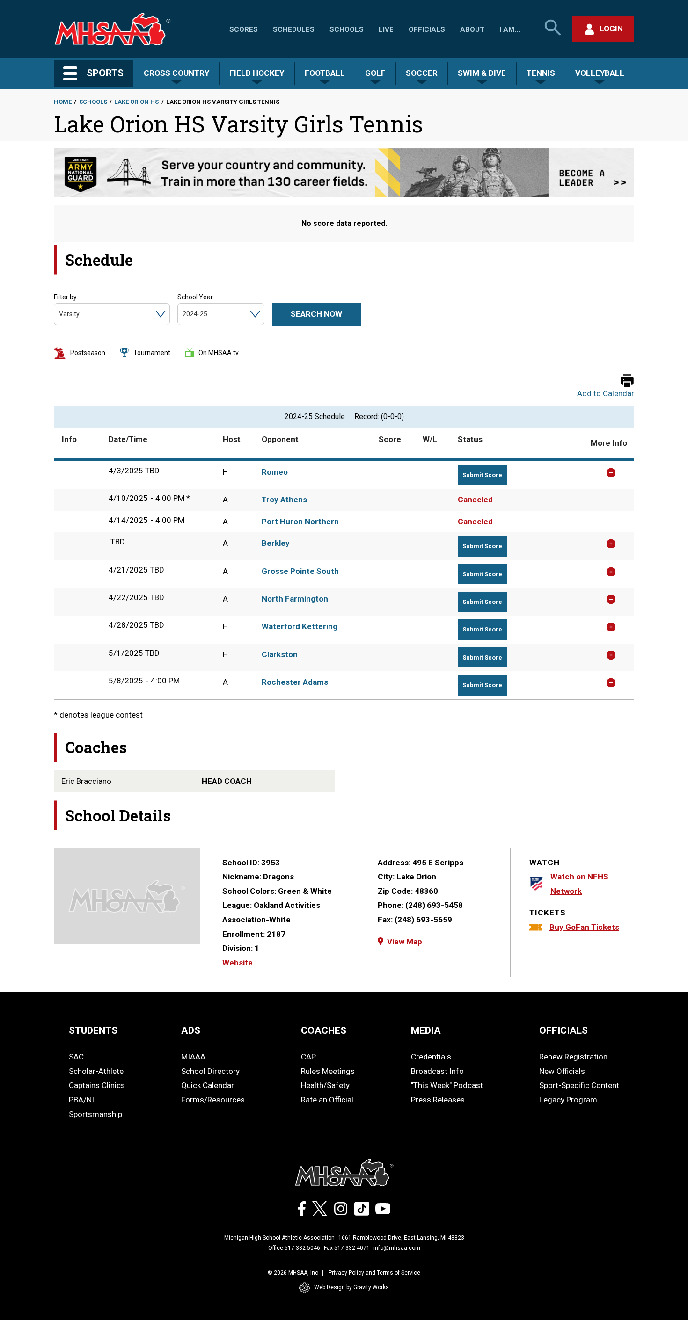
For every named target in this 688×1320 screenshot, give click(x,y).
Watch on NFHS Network (579, 884)
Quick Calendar (207, 1085)
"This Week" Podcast (447, 1085)
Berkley (276, 543)
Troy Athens (284, 499)
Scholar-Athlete (96, 1071)
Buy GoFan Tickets (584, 927)
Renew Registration (573, 1056)
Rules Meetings (328, 1071)
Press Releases (438, 1099)
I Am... (509, 29)
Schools (346, 29)
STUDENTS (93, 1030)
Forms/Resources (213, 1099)
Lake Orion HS (136, 101)
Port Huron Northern (300, 521)
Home (63, 101)
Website (237, 962)
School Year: (195, 297)
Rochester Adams (295, 682)
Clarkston (280, 654)
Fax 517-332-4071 (347, 1248)
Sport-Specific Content (579, 1085)
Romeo (275, 472)
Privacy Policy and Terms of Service (374, 1272)
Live (386, 29)
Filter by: (66, 297)
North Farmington (295, 598)
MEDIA (426, 1030)
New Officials (562, 1071)
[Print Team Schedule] (627, 381)
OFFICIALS (563, 1030)
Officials (427, 29)
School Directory (210, 1071)
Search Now (316, 314)
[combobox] (59, 314)
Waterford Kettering (299, 626)
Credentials (431, 1056)
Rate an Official (327, 1099)
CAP (308, 1056)
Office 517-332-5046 (294, 1248)
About (472, 29)
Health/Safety (325, 1085)
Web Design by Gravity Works (351, 1287)
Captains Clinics (97, 1085)
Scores (243, 29)
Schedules (294, 29)
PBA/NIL (83, 1099)
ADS (190, 1030)
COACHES (323, 1030)
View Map (404, 941)
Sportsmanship (95, 1114)
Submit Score (482, 475)
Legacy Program (568, 1099)
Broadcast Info (437, 1071)
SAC (76, 1056)
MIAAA (193, 1056)
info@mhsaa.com (396, 1248)
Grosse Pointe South (300, 571)
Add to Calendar (605, 393)
